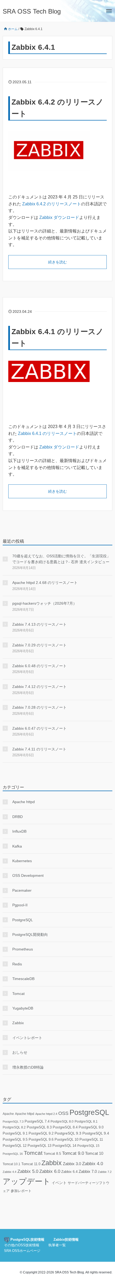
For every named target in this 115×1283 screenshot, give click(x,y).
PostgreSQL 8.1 (86, 1121)
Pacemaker (22, 890)
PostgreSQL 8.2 (14, 1127)
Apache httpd (23, 802)
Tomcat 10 (94, 1153)
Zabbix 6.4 (69, 1172)
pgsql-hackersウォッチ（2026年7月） (44, 603)
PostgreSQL (22, 920)
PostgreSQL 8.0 (62, 1121)
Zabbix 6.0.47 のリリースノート (39, 728)
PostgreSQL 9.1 (15, 1133)
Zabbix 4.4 (9, 1171)
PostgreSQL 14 (64, 1146)
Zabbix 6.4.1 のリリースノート (47, 433)
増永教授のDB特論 (28, 1067)
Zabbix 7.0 (88, 1171)
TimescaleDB (23, 979)
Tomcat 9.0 (73, 1153)
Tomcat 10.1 (11, 1164)
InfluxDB (19, 831)
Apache (8, 1114)
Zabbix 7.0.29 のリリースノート (39, 645)
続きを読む (57, 262)
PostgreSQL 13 (39, 1146)
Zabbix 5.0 (27, 1171)
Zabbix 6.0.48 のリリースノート (39, 666)
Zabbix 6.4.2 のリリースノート (51, 204)
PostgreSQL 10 (66, 1139)
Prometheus (22, 949)
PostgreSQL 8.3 (39, 1127)
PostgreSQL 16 (13, 1153)
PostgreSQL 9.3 (68, 1133)
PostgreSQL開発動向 (30, 934)
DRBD (17, 817)
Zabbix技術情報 (66, 1240)
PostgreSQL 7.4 (37, 1121)
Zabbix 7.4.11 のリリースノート (39, 749)
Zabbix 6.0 (49, 1171)
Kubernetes (22, 861)
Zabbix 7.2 (105, 1171)
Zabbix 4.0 (92, 1163)
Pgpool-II (20, 905)
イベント (59, 1183)
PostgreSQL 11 (91, 1139)
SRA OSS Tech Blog (32, 11)
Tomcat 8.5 (52, 1154)
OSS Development (28, 875)
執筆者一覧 (57, 1245)
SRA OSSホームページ (22, 1251)
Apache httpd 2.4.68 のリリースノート (45, 582)
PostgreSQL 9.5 (15, 1139)
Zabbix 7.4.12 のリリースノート (39, 686)
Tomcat (18, 993)
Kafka (17, 846)
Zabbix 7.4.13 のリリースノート (39, 624)
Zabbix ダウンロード (59, 217)
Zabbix (18, 1023)
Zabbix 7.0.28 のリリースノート (39, 707)
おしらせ (19, 1052)
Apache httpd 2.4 (46, 1113)
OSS (63, 1113)
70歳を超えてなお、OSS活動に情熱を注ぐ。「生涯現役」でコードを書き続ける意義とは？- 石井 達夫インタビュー (61, 559)
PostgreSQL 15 (88, 1146)
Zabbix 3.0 (72, 1164)
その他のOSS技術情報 (21, 1245)
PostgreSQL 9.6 (41, 1139)
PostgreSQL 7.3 (13, 1121)
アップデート (27, 1181)
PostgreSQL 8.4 (65, 1127)
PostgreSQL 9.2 (41, 1133)
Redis (17, 964)
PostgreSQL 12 (14, 1146)
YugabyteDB (22, 1008)
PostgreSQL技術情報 (26, 1240)
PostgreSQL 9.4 (95, 1133)
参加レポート (21, 1191)
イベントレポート (27, 1038)
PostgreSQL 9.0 (91, 1127)
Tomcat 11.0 (30, 1164)
